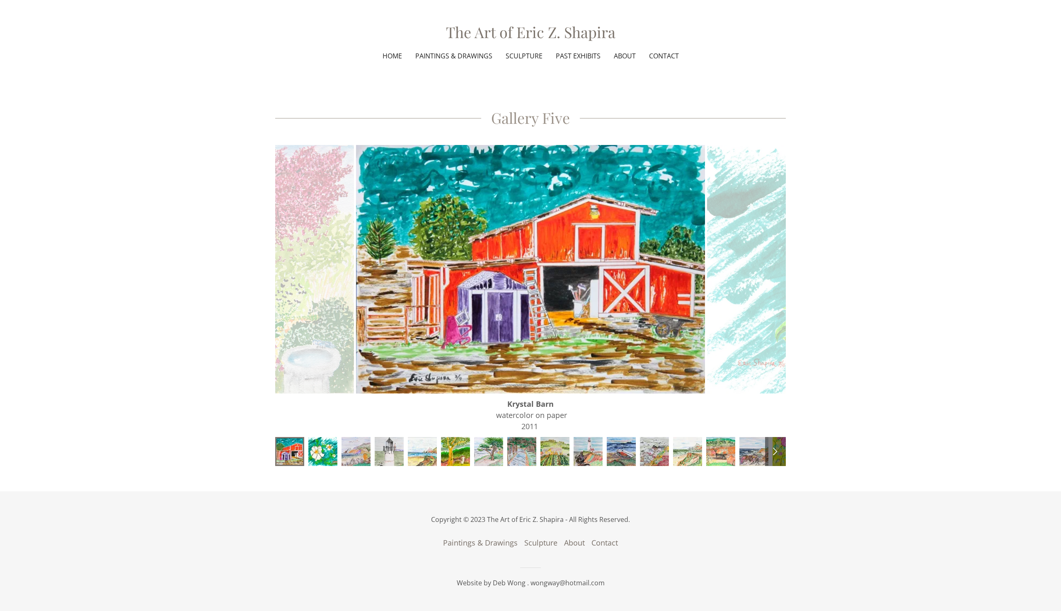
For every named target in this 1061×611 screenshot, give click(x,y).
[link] (530, 35)
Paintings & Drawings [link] (453, 55)
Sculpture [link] (524, 55)
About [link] (625, 55)
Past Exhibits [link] (578, 55)
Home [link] (392, 55)
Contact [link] (664, 55)
